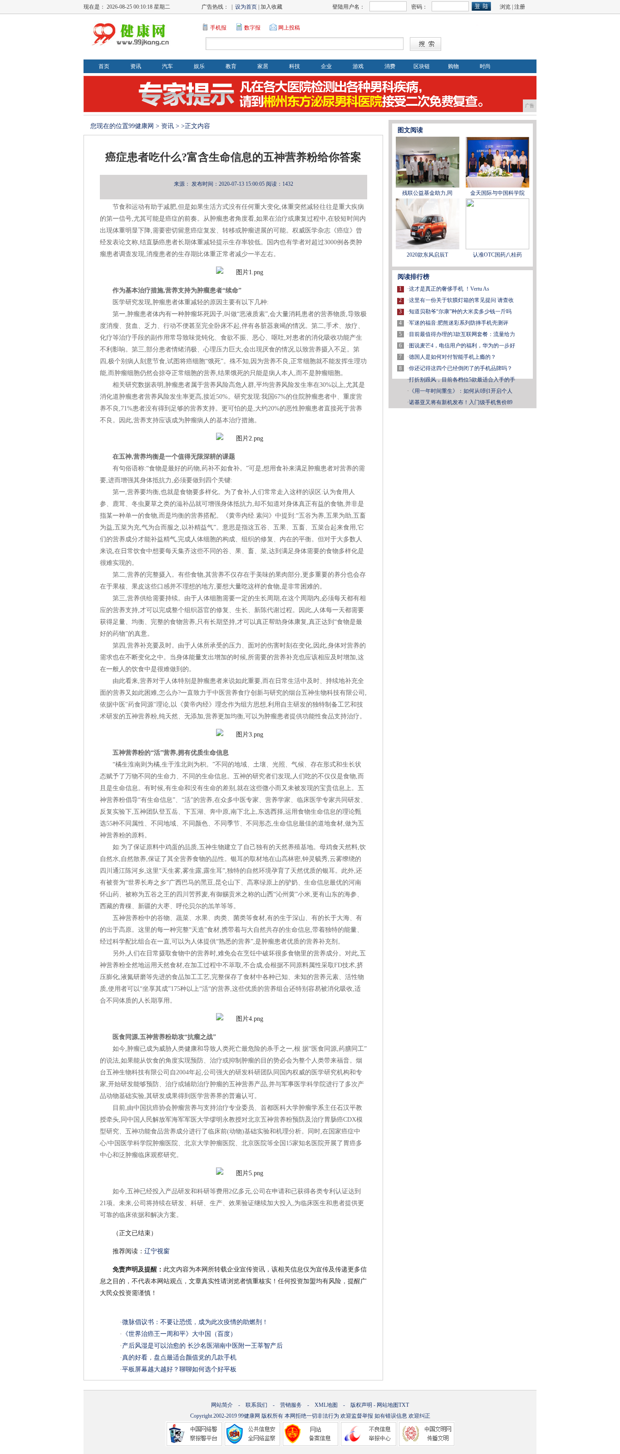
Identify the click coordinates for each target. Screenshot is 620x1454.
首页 (103, 66)
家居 (262, 66)
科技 (294, 66)
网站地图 (388, 1405)
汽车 (167, 66)
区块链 (421, 66)
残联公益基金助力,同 (427, 193)
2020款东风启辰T (427, 255)
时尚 (485, 66)
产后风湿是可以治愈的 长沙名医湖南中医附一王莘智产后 (202, 1345)
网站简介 (222, 1405)
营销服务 (291, 1405)
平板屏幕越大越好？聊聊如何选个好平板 (179, 1369)
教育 (231, 66)
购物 (453, 66)
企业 (326, 66)
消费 (389, 66)
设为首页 (246, 7)
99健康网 (141, 126)
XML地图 (326, 1405)
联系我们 (256, 1405)
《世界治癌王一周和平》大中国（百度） (179, 1333)
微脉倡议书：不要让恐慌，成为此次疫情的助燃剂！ (195, 1322)
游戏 (358, 66)
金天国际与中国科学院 (497, 193)
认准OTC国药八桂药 (497, 255)
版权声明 (361, 1405)
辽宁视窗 (157, 1251)
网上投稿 (289, 28)
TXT (404, 1405)
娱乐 (199, 66)
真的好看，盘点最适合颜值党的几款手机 (179, 1357)
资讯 (135, 66)
